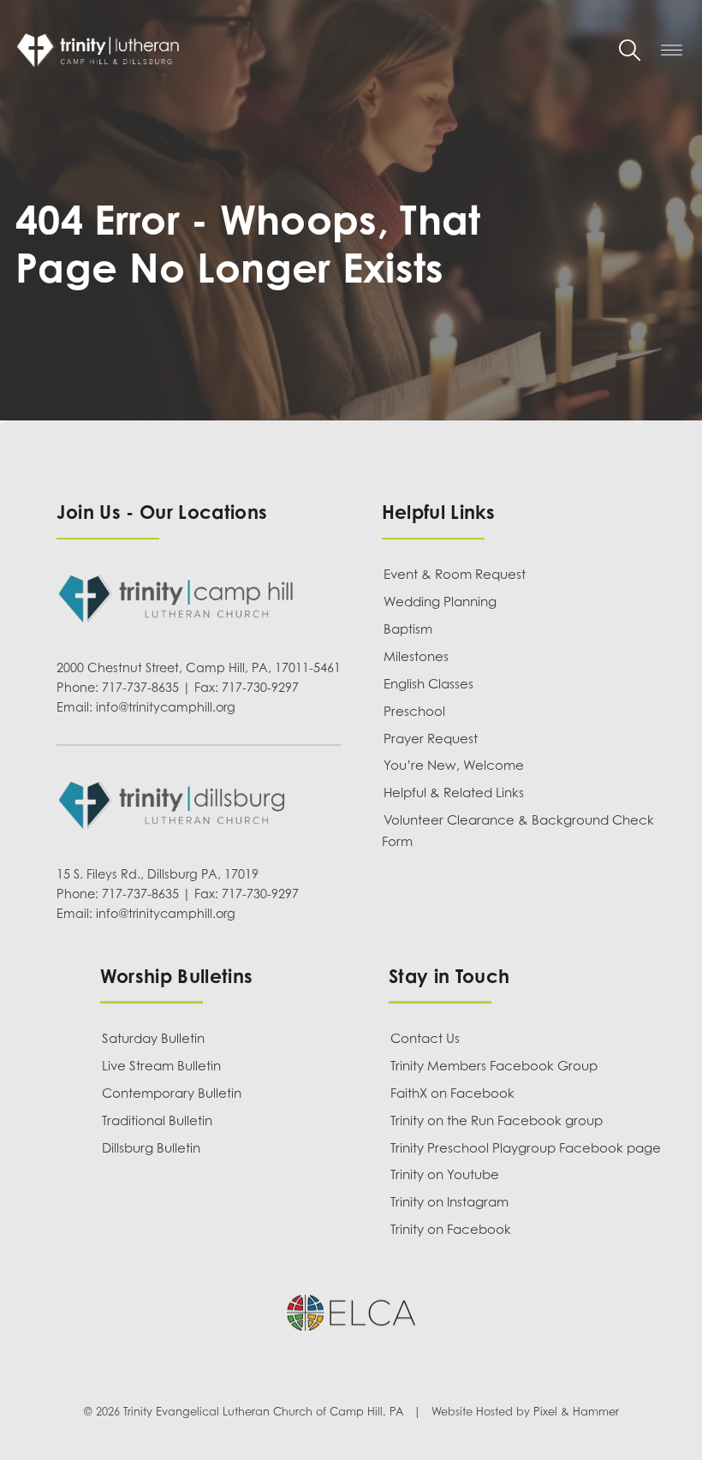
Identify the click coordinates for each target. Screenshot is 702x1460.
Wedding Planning (440, 601)
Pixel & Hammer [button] (576, 1412)
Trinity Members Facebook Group (494, 1065)
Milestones (416, 656)
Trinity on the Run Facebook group (496, 1120)
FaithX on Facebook (452, 1092)
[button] (629, 50)
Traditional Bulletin (157, 1120)
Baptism (408, 628)
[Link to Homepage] (305, 50)
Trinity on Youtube (444, 1174)
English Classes (428, 683)
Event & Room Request (455, 573)
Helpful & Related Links (454, 792)
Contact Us (425, 1038)
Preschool (414, 710)
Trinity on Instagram (449, 1201)
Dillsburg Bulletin (151, 1147)
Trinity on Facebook (450, 1229)
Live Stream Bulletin (161, 1065)
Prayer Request (431, 738)
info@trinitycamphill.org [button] (165, 707)
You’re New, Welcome (454, 764)
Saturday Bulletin (153, 1038)
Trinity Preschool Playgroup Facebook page (525, 1147)
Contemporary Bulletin (171, 1092)
